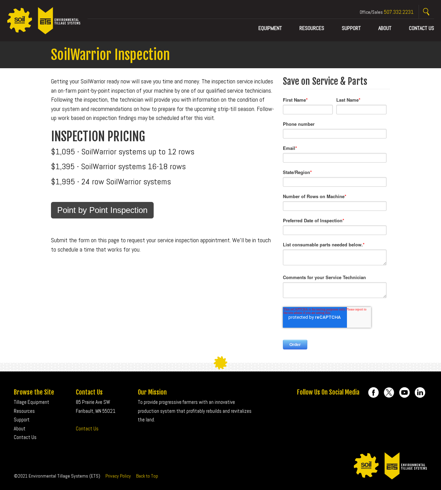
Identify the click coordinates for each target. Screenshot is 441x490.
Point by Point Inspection (102, 210)
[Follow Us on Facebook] (373, 392)
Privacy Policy (118, 476)
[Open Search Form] (426, 12)
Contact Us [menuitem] (421, 28)
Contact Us (87, 428)
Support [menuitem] (351, 28)
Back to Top (147, 476)
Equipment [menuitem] (270, 28)
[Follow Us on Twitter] (388, 392)
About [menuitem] (384, 28)
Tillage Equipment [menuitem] (31, 402)
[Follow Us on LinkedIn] (419, 392)
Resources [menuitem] (311, 28)
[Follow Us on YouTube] (404, 392)
